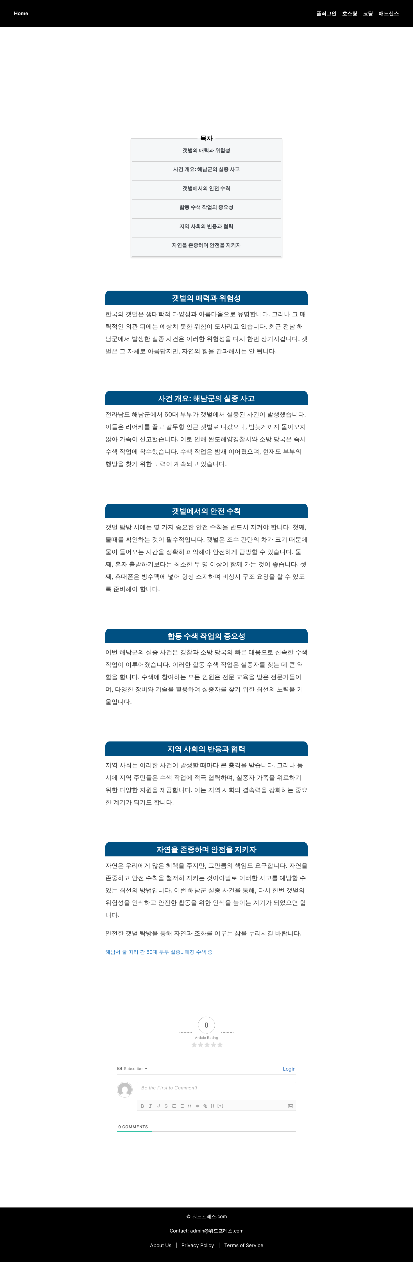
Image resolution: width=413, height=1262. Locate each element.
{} (213, 1105)
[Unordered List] (182, 1106)
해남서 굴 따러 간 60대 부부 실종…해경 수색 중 (159, 952)
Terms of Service (243, 1245)
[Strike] (166, 1106)
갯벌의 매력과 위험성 (206, 150)
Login (289, 1069)
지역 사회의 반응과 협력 (206, 226)
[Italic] (150, 1106)
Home (21, 13)
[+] (220, 1105)
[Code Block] (197, 1106)
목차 (206, 138)
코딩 (368, 13)
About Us (160, 1245)
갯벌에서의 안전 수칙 (206, 188)
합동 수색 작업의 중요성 (206, 207)
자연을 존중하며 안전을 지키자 (206, 245)
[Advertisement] (206, 73)
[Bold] (142, 1106)
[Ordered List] (174, 1106)
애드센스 (389, 13)
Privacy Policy (197, 1245)
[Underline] (158, 1106)
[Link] (205, 1106)
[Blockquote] (190, 1106)
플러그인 (326, 13)
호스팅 (349, 13)
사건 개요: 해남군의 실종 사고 (206, 169)
